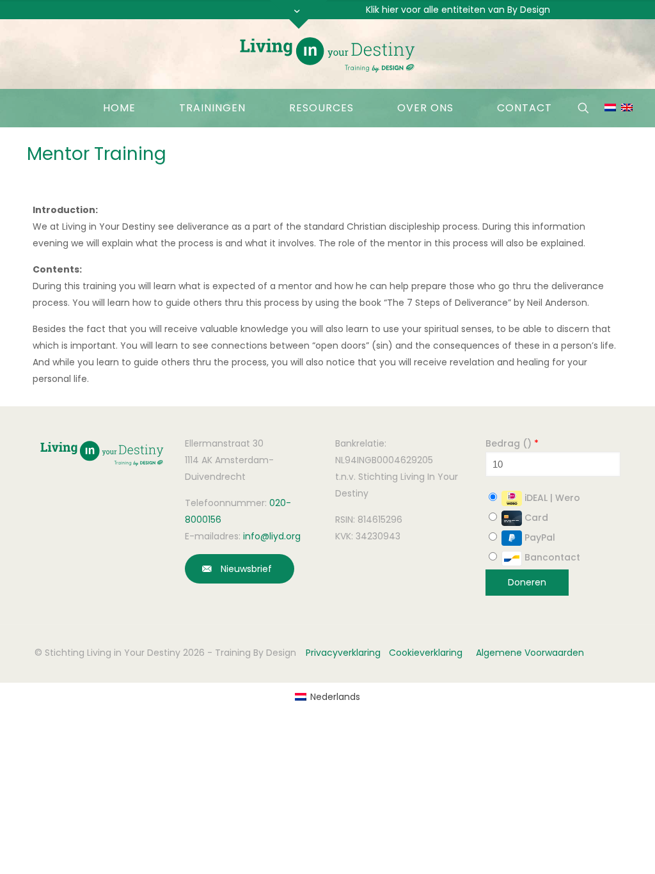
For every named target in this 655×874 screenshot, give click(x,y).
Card (535, 517)
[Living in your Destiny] (327, 54)
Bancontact (551, 557)
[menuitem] (327, 696)
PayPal (538, 537)
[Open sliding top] (299, 14)
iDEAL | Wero (551, 497)
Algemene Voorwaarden (530, 652)
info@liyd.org (272, 536)
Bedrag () (512, 443)
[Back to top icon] (568, 847)
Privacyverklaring (343, 652)
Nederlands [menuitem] (335, 696)
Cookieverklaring (425, 652)
